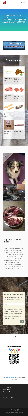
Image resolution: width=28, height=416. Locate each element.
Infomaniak (6, 414)
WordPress (14, 412)
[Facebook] (15, 337)
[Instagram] (13, 337)
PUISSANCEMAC (10, 377)
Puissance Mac (21, 414)
